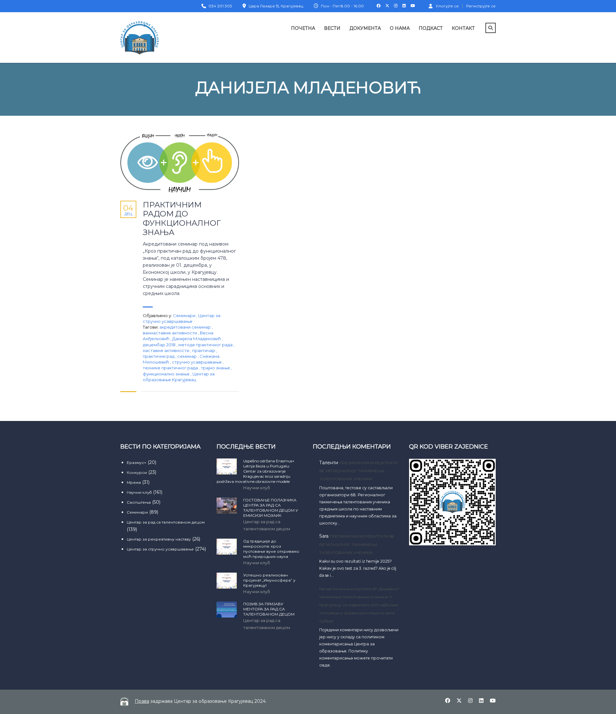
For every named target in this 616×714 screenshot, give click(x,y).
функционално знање (167, 373)
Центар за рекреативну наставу (159, 539)
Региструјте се (481, 6)
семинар (187, 356)
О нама (400, 28)
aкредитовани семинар (185, 327)
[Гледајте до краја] (179, 163)
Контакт (463, 28)
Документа (365, 28)
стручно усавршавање (197, 362)
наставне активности (166, 350)
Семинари (184, 315)
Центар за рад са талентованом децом (166, 522)
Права (142, 701)
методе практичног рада (206, 344)
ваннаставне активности (170, 332)
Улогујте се (447, 6)
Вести (332, 28)
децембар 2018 (159, 344)
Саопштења (139, 502)
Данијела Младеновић (197, 338)
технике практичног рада (171, 367)
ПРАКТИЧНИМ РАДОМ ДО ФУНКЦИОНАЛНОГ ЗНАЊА (181, 218)
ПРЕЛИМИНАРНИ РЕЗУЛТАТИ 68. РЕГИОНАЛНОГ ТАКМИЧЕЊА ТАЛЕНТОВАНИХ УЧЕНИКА (358, 470)
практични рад (159, 356)
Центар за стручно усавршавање (160, 549)
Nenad (325, 588)
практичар (204, 350)
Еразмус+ (136, 462)
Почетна (303, 28)
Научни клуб (139, 492)
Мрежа (134, 482)
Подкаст (431, 28)
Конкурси (137, 472)
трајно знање (216, 367)
